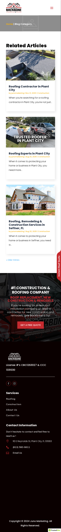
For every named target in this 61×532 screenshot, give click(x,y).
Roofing (10, 398)
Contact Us (12, 415)
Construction (43, 93)
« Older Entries (12, 260)
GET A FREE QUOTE (30, 325)
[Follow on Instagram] (14, 383)
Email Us (17, 452)
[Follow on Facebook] (8, 383)
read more (15, 106)
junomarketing (17, 93)
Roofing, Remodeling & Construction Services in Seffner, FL (27, 224)
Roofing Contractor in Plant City (29, 88)
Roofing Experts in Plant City (29, 153)
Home (9, 24)
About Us (11, 409)
